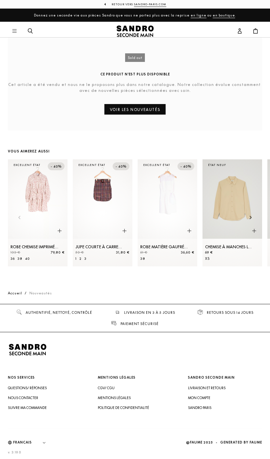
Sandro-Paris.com (150, 4)
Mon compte (199, 398)
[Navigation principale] (14, 31)
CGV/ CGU (106, 388)
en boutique (224, 15)
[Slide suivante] (250, 217)
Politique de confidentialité (123, 408)
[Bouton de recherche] (30, 31)
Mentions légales (114, 398)
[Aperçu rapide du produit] (60, 231)
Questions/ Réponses (27, 388)
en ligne (198, 15)
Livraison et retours (207, 388)
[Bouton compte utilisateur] (239, 31)
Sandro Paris (199, 408)
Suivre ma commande (27, 408)
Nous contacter (23, 398)
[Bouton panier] (255, 31)
